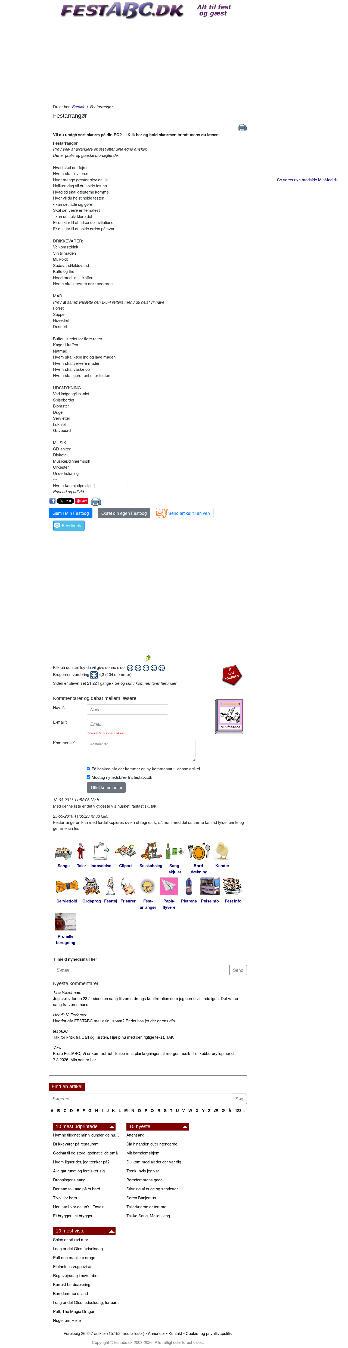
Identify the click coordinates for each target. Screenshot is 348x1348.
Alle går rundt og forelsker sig (79, 1170)
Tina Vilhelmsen (67, 992)
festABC (60, 1031)
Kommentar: (65, 742)
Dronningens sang (69, 1179)
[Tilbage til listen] (148, 657)
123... (240, 1110)
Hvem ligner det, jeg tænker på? (81, 1162)
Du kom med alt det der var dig (153, 1162)
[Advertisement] (150, 60)
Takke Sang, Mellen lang (148, 1215)
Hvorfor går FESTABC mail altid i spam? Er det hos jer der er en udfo (114, 1020)
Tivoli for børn (65, 1197)
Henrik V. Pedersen (70, 1014)
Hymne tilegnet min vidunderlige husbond (87, 1135)
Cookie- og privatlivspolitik (209, 1333)
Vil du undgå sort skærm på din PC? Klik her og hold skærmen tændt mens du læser (135, 135)
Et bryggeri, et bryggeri (73, 1215)
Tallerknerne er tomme (146, 1206)
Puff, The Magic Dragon (74, 1311)
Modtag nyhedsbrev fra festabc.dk (122, 777)
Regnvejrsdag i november (76, 1275)
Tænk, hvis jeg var (142, 1170)
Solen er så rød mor (70, 1239)
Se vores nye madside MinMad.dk (307, 179)
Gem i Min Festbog (70, 513)
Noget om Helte (67, 1320)
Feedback (71, 525)
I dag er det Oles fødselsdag (78, 1248)
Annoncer (156, 1333)
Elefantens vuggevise (72, 1266)
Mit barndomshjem (143, 1153)
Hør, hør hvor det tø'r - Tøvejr (78, 1206)
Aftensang (135, 1135)
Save (83, 501)
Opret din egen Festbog (124, 513)
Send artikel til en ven (189, 513)
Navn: (59, 707)
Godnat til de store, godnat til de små (85, 1153)
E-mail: (60, 722)
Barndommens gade (144, 1179)
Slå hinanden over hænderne (151, 1144)
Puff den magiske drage (74, 1257)
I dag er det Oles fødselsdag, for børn (86, 1302)
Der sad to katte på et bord (76, 1188)
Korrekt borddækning (71, 1284)
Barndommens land (70, 1293)
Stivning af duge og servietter (152, 1188)
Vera (57, 1047)
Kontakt (175, 1333)
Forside (78, 106)
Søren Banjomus (141, 1197)
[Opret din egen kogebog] (229, 716)
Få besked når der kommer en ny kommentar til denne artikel (146, 768)
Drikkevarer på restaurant (75, 1144)
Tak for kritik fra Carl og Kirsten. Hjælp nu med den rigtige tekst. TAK (113, 1037)
